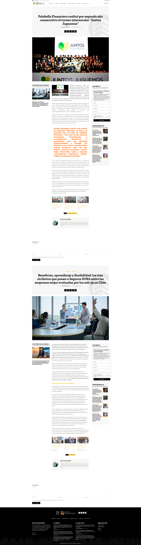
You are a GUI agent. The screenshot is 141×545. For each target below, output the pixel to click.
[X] (107, 0)
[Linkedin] (75, 31)
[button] (90, 3)
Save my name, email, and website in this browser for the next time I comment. (49, 257)
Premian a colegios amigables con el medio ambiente (50, 235)
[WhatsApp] (73, 31)
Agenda (77, 539)
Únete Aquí (102, 120)
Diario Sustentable (66, 27)
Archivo (70, 12)
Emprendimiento (95, 129)
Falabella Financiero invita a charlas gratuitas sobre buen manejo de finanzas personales (82, 205)
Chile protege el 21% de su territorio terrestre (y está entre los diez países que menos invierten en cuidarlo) (85, 526)
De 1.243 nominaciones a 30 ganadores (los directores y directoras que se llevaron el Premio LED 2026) (85, 531)
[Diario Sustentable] (56, 223)
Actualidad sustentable (72, 213)
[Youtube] (108, 0)
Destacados (34, 100)
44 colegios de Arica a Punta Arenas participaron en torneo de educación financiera (57, 205)
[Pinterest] (70, 31)
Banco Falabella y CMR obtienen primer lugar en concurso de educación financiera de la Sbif (70, 205)
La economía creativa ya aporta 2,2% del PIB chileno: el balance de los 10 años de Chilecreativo (97, 133)
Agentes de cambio (79, 528)
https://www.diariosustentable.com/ (66, 220)
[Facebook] (104, 0)
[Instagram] (105, 0)
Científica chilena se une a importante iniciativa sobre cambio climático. (90, 236)
